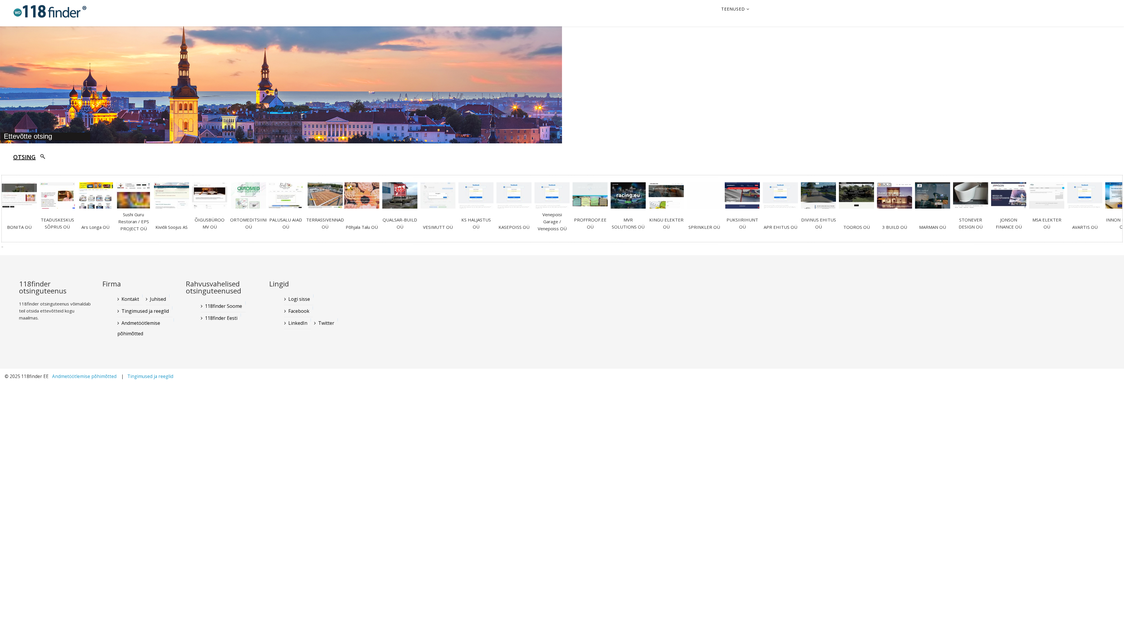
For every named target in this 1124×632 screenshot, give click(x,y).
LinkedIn (297, 323)
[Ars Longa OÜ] (97, 197)
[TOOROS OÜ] (858, 197)
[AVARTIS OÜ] (1086, 197)
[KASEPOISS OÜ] (515, 197)
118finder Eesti (221, 318)
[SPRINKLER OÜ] (706, 197)
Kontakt (130, 299)
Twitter (326, 323)
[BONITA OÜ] (21, 197)
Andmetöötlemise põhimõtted (138, 328)
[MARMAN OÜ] (934, 197)
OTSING (24, 157)
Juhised (158, 299)
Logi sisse (299, 299)
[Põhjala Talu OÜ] (363, 197)
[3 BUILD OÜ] (896, 197)
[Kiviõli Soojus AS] (173, 197)
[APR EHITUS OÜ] (782, 197)
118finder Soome (223, 306)
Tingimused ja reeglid (145, 311)
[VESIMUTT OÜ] (439, 197)
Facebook (298, 311)
